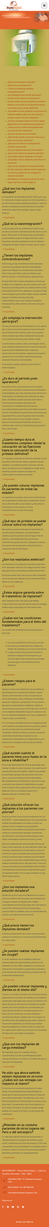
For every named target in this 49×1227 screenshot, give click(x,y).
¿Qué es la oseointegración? (19, 85)
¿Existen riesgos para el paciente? (21, 134)
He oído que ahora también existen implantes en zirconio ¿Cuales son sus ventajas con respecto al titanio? (26, 172)
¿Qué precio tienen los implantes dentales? (25, 153)
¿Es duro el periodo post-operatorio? (23, 98)
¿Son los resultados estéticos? (20, 121)
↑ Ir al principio (8, 217)
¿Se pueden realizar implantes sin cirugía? (24, 156)
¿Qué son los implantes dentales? (21, 82)
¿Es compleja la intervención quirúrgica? (24, 95)
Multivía (30, 1222)
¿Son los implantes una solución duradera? (25, 150)
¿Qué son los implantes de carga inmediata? (25, 166)
